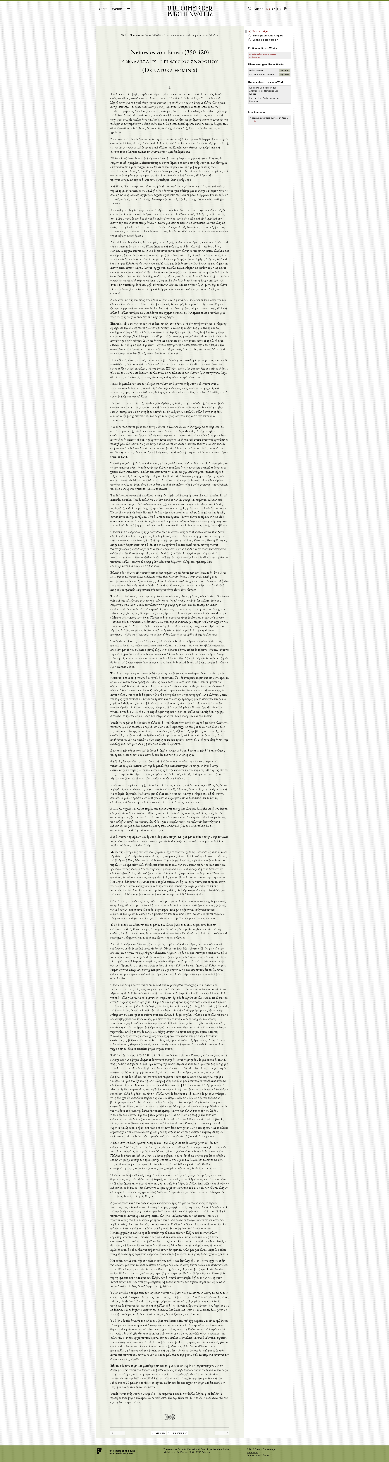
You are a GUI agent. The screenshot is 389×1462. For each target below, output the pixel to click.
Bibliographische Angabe (268, 35)
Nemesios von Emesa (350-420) (146, 35)
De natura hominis (173, 35)
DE (268, 8)
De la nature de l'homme (261, 74)
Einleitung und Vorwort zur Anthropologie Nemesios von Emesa (264, 91)
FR (279, 8)
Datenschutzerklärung (258, 1455)
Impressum (252, 1452)
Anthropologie (256, 70)
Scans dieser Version (265, 40)
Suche (258, 9)
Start (103, 9)
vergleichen (284, 70)
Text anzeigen (261, 31)
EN (274, 8)
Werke (117, 9)
